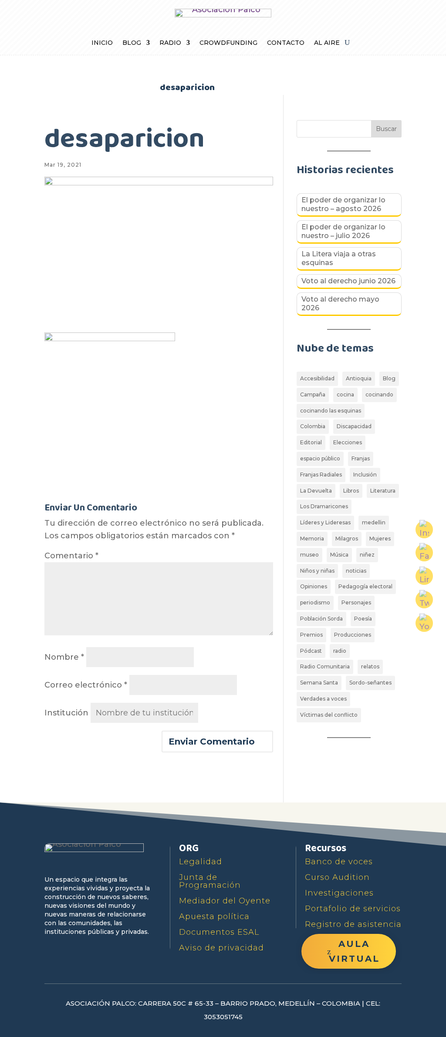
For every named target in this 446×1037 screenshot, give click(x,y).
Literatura (382, 490)
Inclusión (365, 474)
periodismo (315, 602)
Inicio (102, 43)
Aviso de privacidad (221, 948)
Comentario (71, 555)
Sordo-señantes (370, 682)
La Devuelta (316, 490)
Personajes (356, 602)
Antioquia (359, 378)
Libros (351, 490)
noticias (356, 570)
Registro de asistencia (353, 924)
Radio (170, 43)
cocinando (379, 394)
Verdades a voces (323, 698)
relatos (370, 666)
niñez (367, 554)
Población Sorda (321, 618)
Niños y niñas (317, 570)
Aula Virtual (354, 951)
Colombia (312, 426)
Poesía (363, 618)
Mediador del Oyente (224, 901)
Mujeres (380, 538)
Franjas (360, 458)
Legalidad (200, 861)
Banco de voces (339, 861)
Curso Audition (337, 877)
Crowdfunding (228, 43)
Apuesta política (214, 916)
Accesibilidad (317, 378)
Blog (131, 43)
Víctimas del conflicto (329, 714)
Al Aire (327, 43)
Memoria (312, 538)
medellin (373, 522)
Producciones (352, 634)
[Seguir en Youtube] (92, 949)
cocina (345, 394)
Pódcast (311, 651)
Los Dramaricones (324, 506)
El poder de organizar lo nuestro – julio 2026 (343, 231)
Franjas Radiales (321, 474)
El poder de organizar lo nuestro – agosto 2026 (343, 204)
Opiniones (313, 586)
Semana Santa (319, 682)
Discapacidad (354, 426)
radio (339, 651)
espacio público (320, 458)
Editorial (311, 442)
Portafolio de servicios (353, 908)
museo (309, 554)
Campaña (312, 394)
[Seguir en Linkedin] (132, 949)
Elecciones (347, 442)
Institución (66, 713)
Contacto (285, 43)
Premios (311, 634)
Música (339, 554)
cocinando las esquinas (330, 410)
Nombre (64, 657)
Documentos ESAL (219, 932)
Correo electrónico (85, 685)
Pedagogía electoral (365, 586)
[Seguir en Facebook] (52, 949)
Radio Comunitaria (325, 666)
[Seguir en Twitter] (72, 949)
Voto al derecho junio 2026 (348, 281)
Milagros (346, 538)
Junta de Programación (210, 881)
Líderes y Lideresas (325, 522)
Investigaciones (339, 893)
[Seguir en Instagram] (112, 949)
